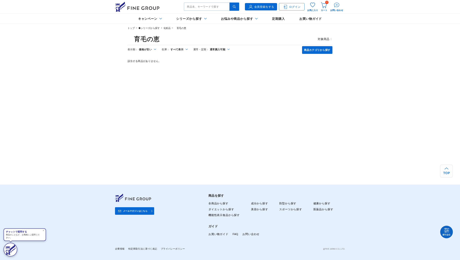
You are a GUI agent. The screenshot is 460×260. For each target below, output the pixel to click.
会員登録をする (264, 6)
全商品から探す (218, 203)
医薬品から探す (323, 209)
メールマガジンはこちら (135, 211)
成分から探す (259, 203)
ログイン (294, 6)
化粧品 (167, 28)
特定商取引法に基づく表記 (142, 248)
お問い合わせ (250, 234)
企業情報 (120, 248)
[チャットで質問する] (10, 249)
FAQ (235, 234)
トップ (131, 28)
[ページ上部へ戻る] (446, 171)
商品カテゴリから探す (317, 49)
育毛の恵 (180, 28)
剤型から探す (287, 203)
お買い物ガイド (310, 18)
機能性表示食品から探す (224, 215)
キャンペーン (148, 18)
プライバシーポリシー (173, 248)
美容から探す (259, 209)
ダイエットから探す (221, 209)
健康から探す (321, 203)
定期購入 (278, 18)
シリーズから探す (189, 18)
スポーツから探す (290, 209)
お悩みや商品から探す (237, 18)
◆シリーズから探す (149, 28)
